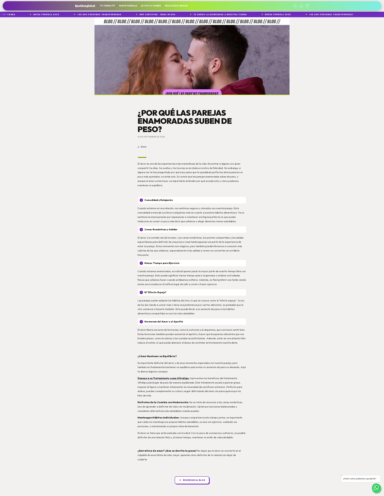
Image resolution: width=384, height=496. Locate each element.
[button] (295, 6)
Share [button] (144, 147)
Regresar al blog (194, 480)
